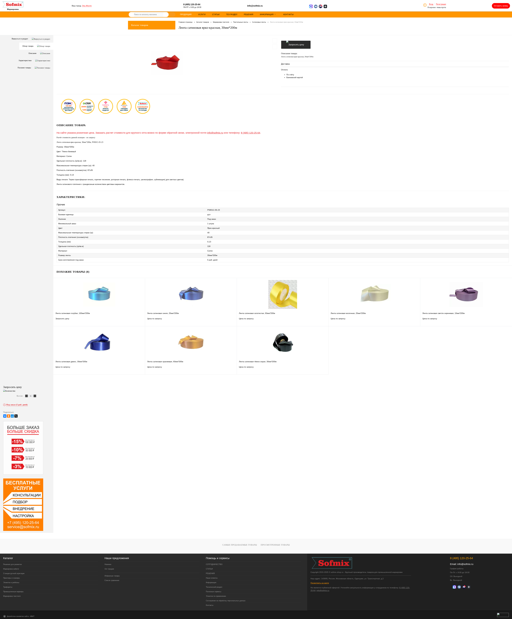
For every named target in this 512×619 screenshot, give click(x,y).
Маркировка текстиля (12, 596)
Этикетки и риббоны (11, 582)
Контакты (209, 605)
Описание (33, 53)
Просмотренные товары (275, 545)
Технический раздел (214, 587)
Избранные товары (112, 576)
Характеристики (25, 61)
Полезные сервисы (213, 592)
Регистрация (441, 4)
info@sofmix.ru (255, 6)
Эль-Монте (87, 6)
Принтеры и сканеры (11, 578)
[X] (16, 416)
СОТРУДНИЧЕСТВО (214, 564)
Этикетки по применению (216, 596)
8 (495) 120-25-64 (250, 132)
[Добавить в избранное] (274, 40)
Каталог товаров (139, 25)
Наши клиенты (211, 578)
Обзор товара (28, 46)
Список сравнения (112, 580)
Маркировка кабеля (11, 569)
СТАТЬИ (209, 569)
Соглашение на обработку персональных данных (225, 601)
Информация (211, 582)
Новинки (108, 564)
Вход (431, 4)
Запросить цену (296, 45)
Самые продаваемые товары (239, 545)
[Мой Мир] (12, 416)
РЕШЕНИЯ (210, 573)
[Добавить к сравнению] (274, 46)
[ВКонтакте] (4, 416)
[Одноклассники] (8, 416)
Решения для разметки (12, 564)
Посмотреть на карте (320, 583)
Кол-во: (20, 396)
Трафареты (7, 587)
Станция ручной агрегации (13, 573)
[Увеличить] (167, 63)
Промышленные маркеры (13, 592)
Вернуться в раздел (20, 39)
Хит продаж (109, 569)
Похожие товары (24, 68)
